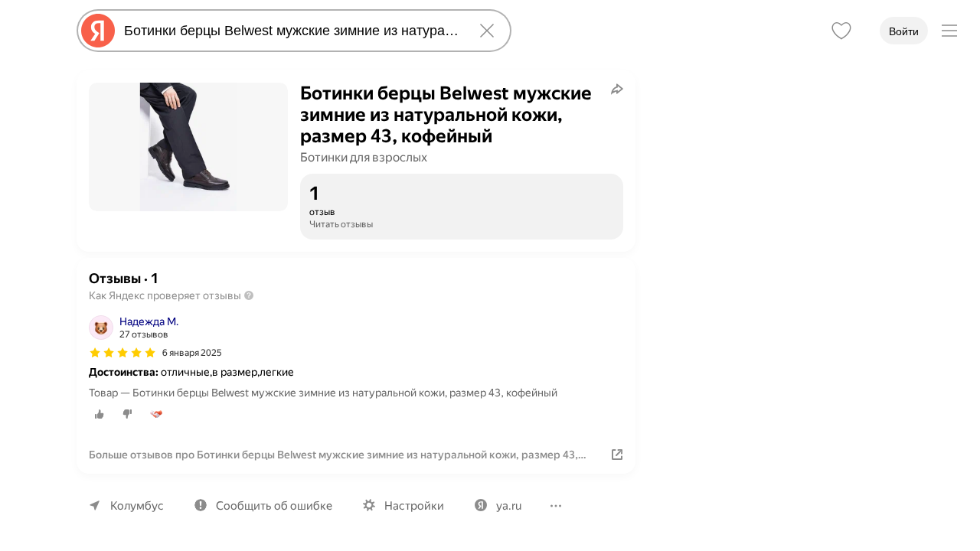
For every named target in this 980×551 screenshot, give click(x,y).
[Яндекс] (98, 30)
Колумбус (137, 506)
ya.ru (508, 506)
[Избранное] (841, 30)
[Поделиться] (617, 89)
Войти (904, 31)
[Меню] (949, 30)
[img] (122, 353)
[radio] (99, 414)
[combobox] (291, 31)
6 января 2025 (192, 352)
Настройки (414, 506)
